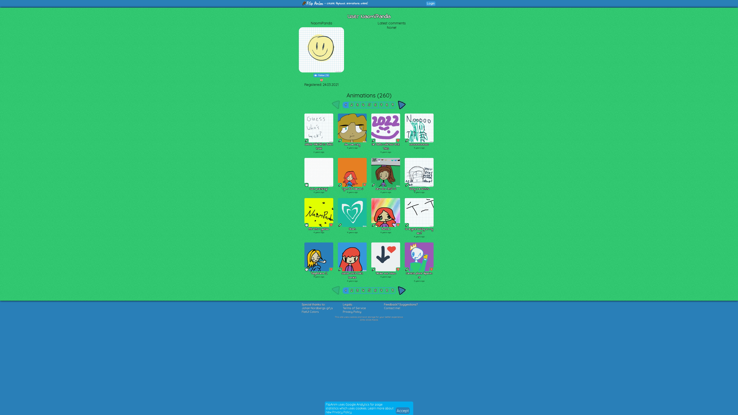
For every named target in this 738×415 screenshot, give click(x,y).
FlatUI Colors (310, 312)
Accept (403, 410)
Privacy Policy (342, 412)
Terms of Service (354, 308)
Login (431, 3)
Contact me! (392, 308)
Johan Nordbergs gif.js (317, 308)
